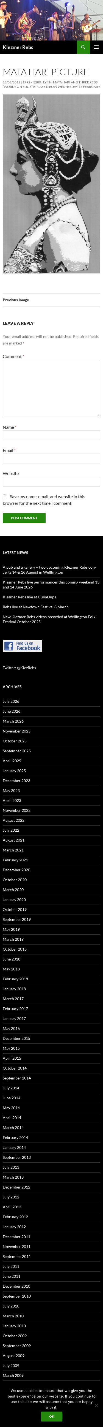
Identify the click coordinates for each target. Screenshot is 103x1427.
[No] (96, 1405)
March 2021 (13, 850)
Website (11, 473)
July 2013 (11, 1167)
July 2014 (11, 1088)
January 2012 (14, 1226)
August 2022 (13, 820)
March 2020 (13, 889)
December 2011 (16, 1236)
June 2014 (11, 1097)
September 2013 (17, 1157)
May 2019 (11, 929)
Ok (51, 1416)
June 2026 (11, 711)
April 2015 (12, 1058)
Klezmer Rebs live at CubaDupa (29, 597)
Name (9, 427)
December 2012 (16, 1187)
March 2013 (13, 1177)
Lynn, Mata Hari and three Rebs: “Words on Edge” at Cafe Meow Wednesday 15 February (51, 84)
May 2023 (11, 790)
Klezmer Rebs (18, 47)
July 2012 (11, 1197)
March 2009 (13, 1375)
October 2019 (15, 909)
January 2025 (14, 770)
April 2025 (12, 760)
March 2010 (13, 1316)
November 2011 (16, 1246)
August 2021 (13, 840)
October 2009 (15, 1335)
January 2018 (14, 988)
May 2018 (11, 969)
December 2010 (16, 1286)
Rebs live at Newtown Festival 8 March (36, 606)
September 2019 (17, 919)
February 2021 (15, 860)
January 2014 (14, 1147)
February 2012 (15, 1216)
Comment (13, 356)
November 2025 (16, 731)
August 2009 (13, 1355)
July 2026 (11, 701)
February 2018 (15, 978)
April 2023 (12, 800)
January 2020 (14, 899)
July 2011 (11, 1266)
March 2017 (13, 998)
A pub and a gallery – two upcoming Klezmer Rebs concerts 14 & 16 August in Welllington (49, 569)
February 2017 (15, 1008)
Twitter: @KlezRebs (19, 667)
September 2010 (17, 1296)
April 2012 (12, 1206)
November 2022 (16, 810)
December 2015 (16, 1038)
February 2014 (15, 1137)
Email (9, 450)
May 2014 (11, 1107)
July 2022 (11, 830)
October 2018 (15, 949)
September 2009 (17, 1345)
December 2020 (16, 869)
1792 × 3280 (32, 82)
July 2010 (11, 1306)
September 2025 (17, 750)
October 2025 (15, 741)
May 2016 (11, 1028)
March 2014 (13, 1127)
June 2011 (11, 1276)
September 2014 (17, 1078)
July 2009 (11, 1365)
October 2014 (15, 1068)
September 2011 (17, 1256)
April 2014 (12, 1117)
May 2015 (11, 1048)
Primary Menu (96, 47)
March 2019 (13, 939)
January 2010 (14, 1325)
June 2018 (11, 959)
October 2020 (15, 879)
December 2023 (16, 780)
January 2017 (14, 1018)
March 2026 (13, 721)
